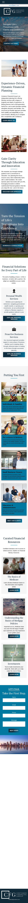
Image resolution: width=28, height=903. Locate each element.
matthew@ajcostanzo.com (14, 899)
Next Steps (14, 730)
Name (14, 697)
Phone (14, 712)
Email (14, 705)
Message (14, 720)
